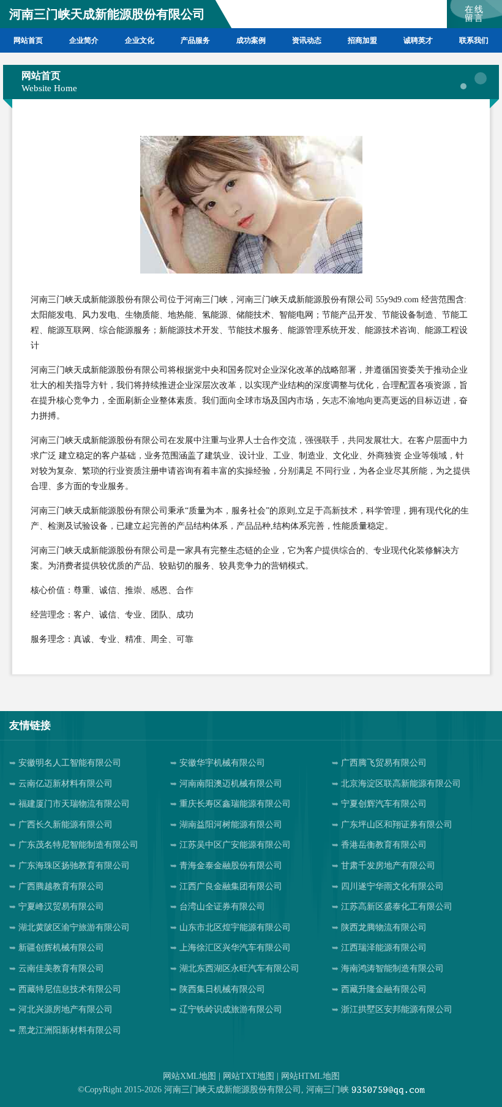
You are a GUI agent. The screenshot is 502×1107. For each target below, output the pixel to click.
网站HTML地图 (310, 1076)
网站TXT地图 (248, 1076)
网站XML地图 (189, 1076)
